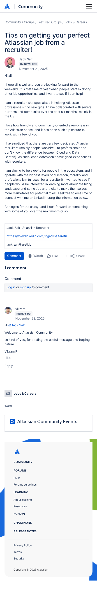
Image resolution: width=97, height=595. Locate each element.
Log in (11, 287)
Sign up (25, 287)
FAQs (17, 478)
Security (19, 558)
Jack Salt (25, 59)
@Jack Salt (16, 325)
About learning (23, 499)
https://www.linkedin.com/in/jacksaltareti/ (37, 236)
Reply (9, 366)
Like (8, 358)
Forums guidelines (25, 484)
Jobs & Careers (76, 22)
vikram (20, 309)
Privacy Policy (23, 545)
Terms (18, 552)
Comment (14, 256)
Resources (20, 506)
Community (30, 6)
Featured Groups (49, 22)
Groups (29, 22)
